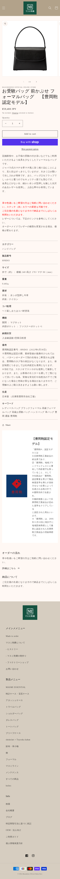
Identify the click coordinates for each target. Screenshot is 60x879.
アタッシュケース (14, 700)
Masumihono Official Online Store (32, 874)
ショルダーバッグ (14, 713)
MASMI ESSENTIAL (16, 687)
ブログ (9, 817)
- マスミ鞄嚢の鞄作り (16, 656)
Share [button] (8, 425)
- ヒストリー (12, 649)
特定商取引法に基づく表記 (18, 824)
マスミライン (12, 766)
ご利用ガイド (12, 837)
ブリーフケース (13, 733)
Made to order (12, 636)
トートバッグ (12, 727)
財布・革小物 (12, 746)
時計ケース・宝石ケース (17, 694)
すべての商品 (12, 779)
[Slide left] (23, 82)
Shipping (15, 113)
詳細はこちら (9, 568)
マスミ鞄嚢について (15, 643)
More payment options (30, 149)
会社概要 (10, 810)
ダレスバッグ (12, 720)
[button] (3, 8)
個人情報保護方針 (14, 843)
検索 (8, 804)
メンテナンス (12, 772)
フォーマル (11, 759)
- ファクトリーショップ (17, 662)
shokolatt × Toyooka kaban (18, 740)
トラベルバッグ (13, 707)
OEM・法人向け (13, 830)
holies (8, 786)
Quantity (6, 118)
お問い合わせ (12, 669)
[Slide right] (36, 82)
